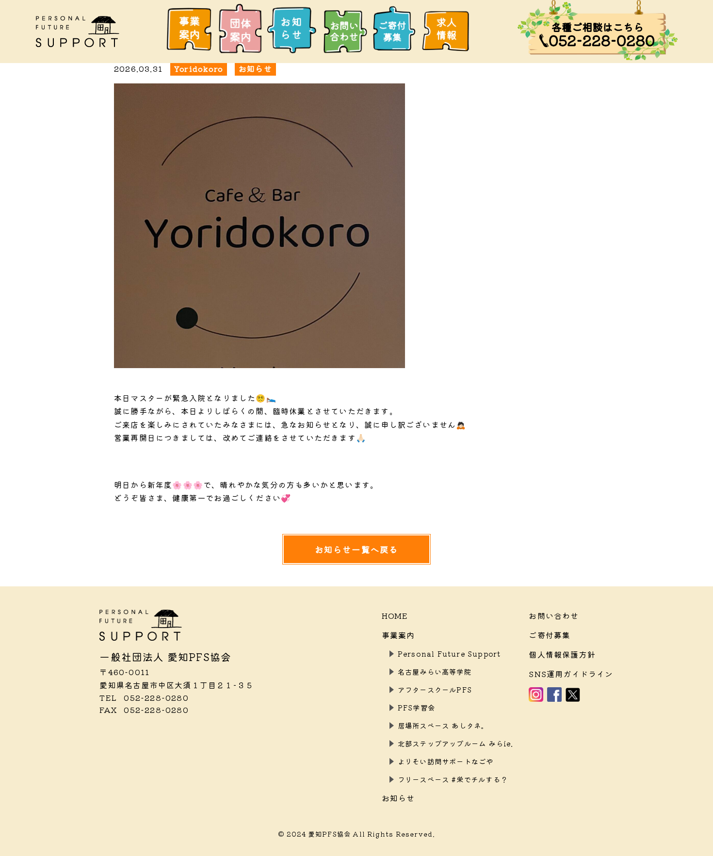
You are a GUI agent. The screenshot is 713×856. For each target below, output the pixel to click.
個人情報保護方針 (562, 654)
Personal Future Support (449, 653)
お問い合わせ (554, 615)
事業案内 (398, 635)
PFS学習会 (416, 707)
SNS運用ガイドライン (571, 673)
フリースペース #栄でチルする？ (453, 779)
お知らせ (398, 798)
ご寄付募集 (549, 635)
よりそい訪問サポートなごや (446, 761)
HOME (395, 615)
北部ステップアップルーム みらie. (456, 743)
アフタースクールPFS (435, 689)
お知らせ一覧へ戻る (357, 549)
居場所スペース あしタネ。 (443, 725)
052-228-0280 (143, 697)
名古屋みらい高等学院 (434, 671)
